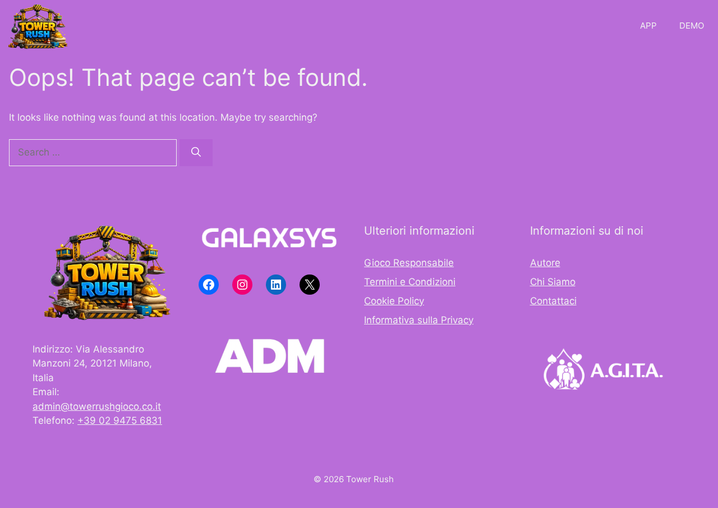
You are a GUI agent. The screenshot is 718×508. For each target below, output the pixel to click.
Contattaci (553, 300)
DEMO (691, 25)
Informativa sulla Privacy (418, 320)
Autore (545, 262)
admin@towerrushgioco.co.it (97, 406)
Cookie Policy (394, 300)
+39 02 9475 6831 (119, 420)
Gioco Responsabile (409, 262)
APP (648, 25)
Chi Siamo (553, 281)
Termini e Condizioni (409, 281)
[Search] (196, 152)
